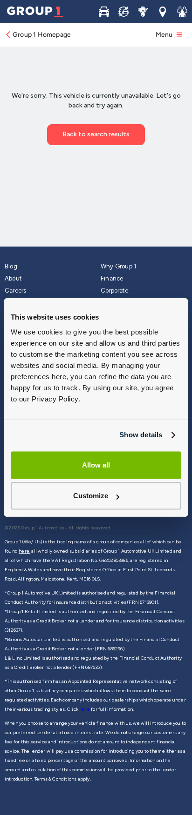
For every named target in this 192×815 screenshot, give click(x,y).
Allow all (96, 465)
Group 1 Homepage (42, 35)
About (13, 278)
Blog (11, 266)
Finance (112, 278)
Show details (140, 435)
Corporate (114, 290)
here (85, 709)
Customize (90, 496)
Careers (15, 290)
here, (24, 551)
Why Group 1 (118, 266)
